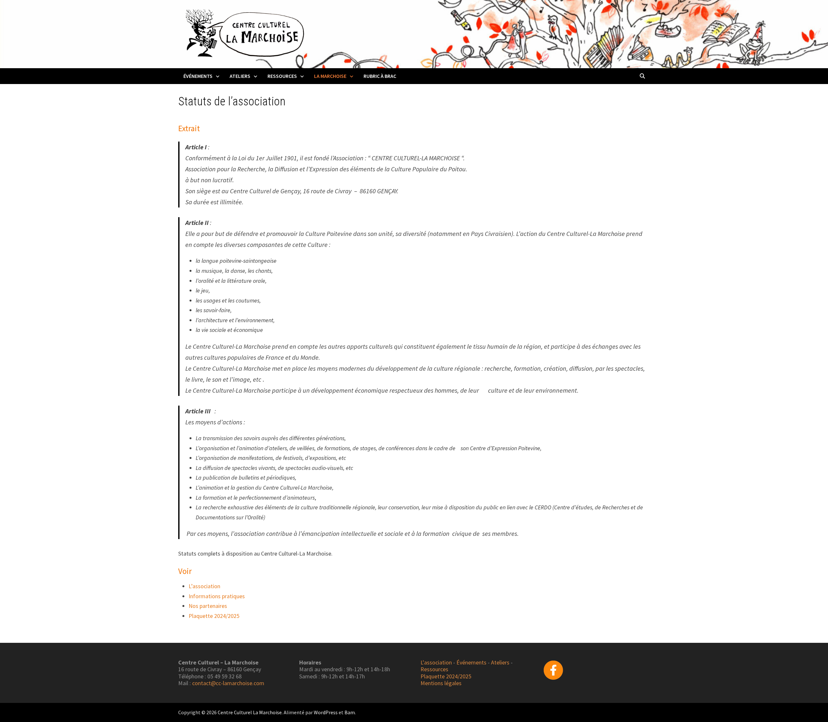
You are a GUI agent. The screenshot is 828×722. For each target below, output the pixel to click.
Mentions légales (441, 683)
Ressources (282, 76)
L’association (204, 586)
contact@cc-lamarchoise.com (228, 683)
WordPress (326, 712)
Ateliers (240, 76)
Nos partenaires (208, 606)
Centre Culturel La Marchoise (250, 712)
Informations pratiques (217, 596)
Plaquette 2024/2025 (214, 616)
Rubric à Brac (380, 76)
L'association (436, 662)
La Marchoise (330, 76)
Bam (349, 712)
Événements (197, 76)
